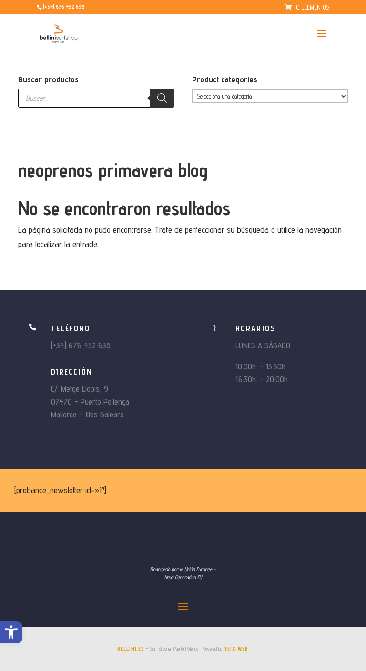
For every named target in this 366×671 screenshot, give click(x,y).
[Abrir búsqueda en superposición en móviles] (96, 98)
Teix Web (236, 648)
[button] (11, 632)
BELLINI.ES (130, 648)
